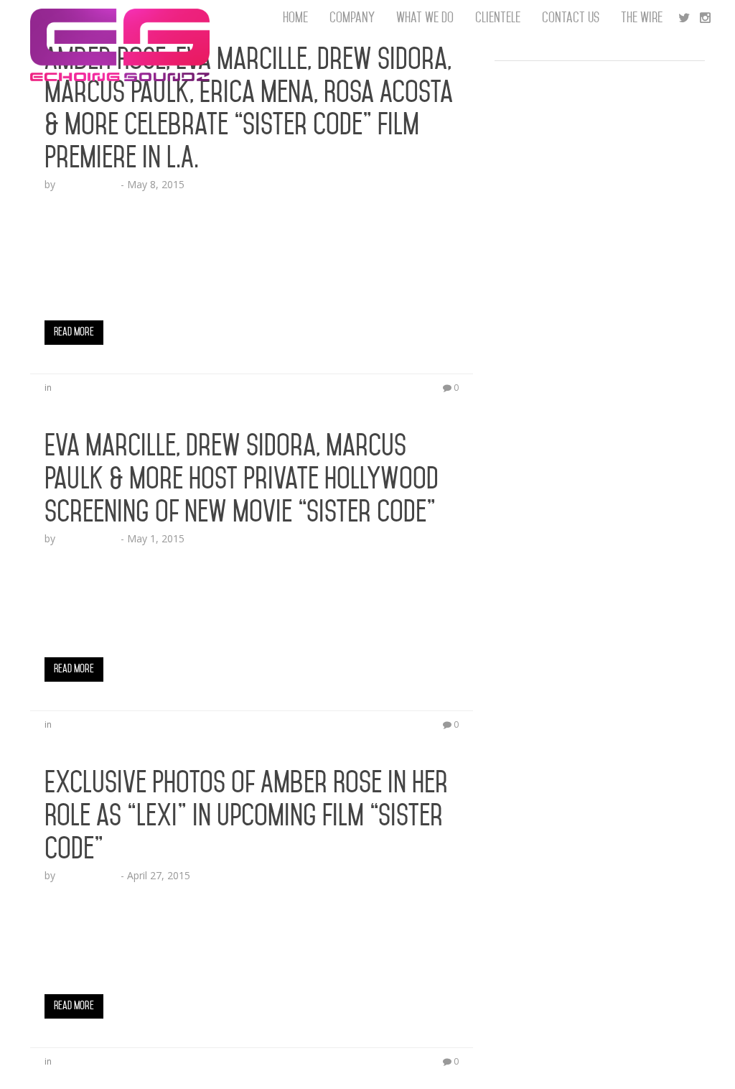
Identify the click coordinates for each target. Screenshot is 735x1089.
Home (295, 17)
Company (352, 17)
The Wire (642, 17)
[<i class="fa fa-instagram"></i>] (705, 18)
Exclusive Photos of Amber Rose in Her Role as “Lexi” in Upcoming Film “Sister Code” (246, 815)
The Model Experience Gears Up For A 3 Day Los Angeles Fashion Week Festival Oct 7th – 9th (599, 93)
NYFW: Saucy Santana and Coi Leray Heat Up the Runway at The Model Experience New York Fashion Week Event (599, 143)
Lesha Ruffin (88, 184)
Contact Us (570, 17)
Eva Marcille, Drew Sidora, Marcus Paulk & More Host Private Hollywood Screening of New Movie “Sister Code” (242, 478)
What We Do (425, 17)
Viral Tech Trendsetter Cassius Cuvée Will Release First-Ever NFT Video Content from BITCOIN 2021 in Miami (595, 380)
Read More (74, 331)
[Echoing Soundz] (119, 18)
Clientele (497, 17)
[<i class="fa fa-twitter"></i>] (684, 18)
